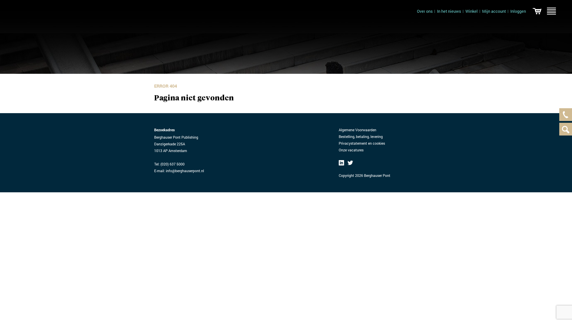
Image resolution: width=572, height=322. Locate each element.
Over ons (425, 11)
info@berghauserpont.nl (185, 170)
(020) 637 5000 (172, 164)
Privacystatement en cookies (362, 143)
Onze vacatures (351, 150)
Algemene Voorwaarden (357, 129)
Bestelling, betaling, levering (361, 136)
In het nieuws (449, 11)
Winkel (471, 11)
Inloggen (518, 11)
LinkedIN (341, 162)
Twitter (350, 162)
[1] (537, 11)
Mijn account (494, 11)
